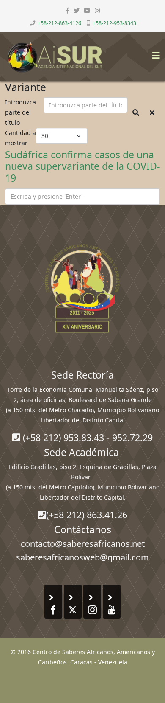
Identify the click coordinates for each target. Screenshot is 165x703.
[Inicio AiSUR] (82, 288)
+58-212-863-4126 (59, 23)
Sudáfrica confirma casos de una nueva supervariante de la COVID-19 (82, 166)
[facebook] (67, 10)
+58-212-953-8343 (114, 23)
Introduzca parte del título (20, 112)
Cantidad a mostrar (20, 138)
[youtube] (87, 10)
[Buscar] (136, 112)
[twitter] (77, 10)
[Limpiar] (152, 112)
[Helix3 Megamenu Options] (154, 53)
